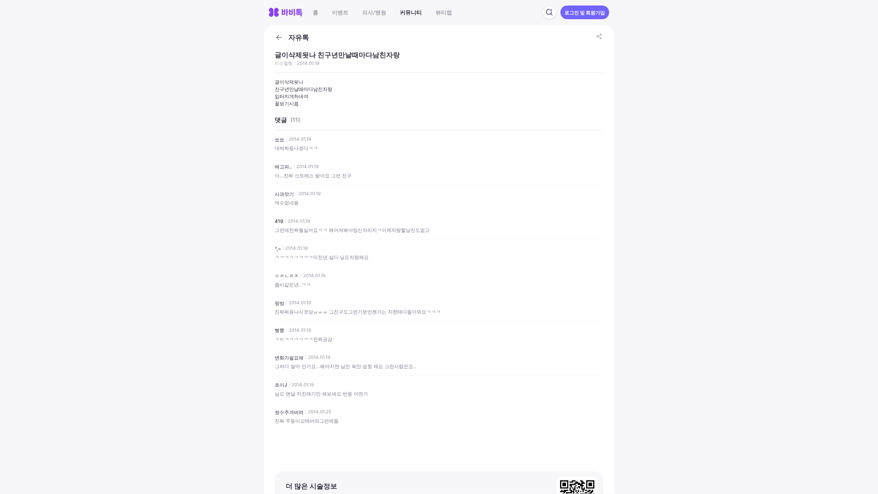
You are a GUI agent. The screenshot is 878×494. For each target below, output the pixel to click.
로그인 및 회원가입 (585, 12)
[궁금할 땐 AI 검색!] (549, 12)
